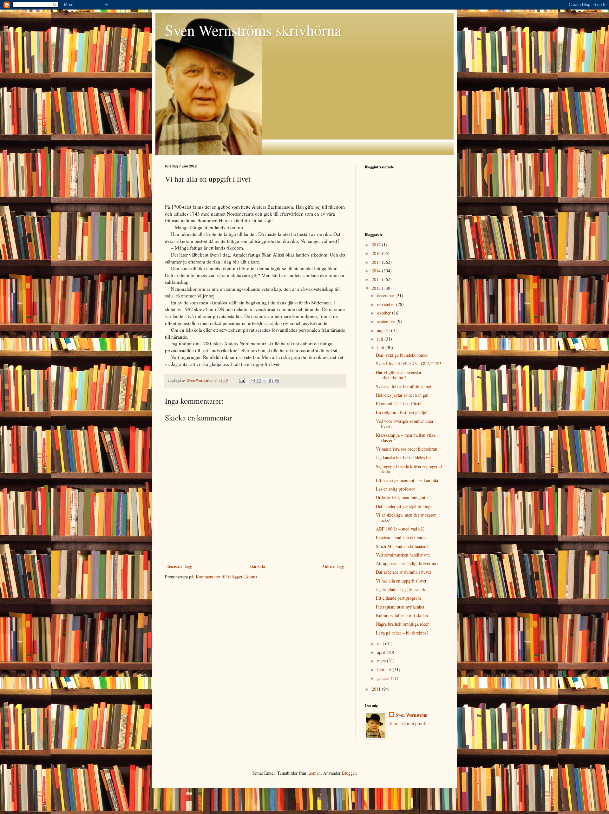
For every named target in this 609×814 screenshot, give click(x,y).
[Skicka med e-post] (253, 381)
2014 (377, 271)
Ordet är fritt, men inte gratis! (403, 497)
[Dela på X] (265, 381)
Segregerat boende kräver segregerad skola (409, 469)
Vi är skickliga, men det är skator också (406, 517)
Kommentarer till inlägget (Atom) (226, 577)
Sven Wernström (412, 715)
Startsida (257, 566)
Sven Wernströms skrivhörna (253, 30)
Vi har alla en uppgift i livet (401, 581)
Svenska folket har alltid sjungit (404, 386)
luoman (314, 773)
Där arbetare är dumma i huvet (403, 572)
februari (385, 670)
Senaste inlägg (179, 566)
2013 (377, 279)
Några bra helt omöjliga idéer (402, 624)
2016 (377, 253)
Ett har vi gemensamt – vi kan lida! (408, 480)
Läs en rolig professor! (396, 489)
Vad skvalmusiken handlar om (403, 555)
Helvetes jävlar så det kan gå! (402, 395)
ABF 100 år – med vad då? (400, 529)
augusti (384, 330)
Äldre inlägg (333, 566)
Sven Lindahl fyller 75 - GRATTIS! (408, 364)
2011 (377, 689)
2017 (377, 245)
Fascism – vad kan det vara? (401, 537)
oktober (384, 313)
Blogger (349, 773)
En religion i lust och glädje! (402, 412)
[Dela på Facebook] (271, 381)
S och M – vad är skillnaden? (402, 546)
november (386, 304)
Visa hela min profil (407, 723)
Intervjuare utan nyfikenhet (400, 607)
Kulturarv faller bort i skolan (402, 615)
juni (381, 347)
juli (380, 339)
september (386, 321)
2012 (377, 288)
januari (384, 678)
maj (381, 644)
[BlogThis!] (259, 381)
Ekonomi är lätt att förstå (398, 403)
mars (382, 661)
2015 (377, 262)
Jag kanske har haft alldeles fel (403, 457)
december (386, 295)
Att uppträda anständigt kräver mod (408, 563)
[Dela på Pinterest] (277, 381)
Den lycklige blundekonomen (402, 355)
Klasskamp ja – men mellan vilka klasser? (405, 437)
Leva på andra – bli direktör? (402, 633)
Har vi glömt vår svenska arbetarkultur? (398, 375)
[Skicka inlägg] (241, 380)
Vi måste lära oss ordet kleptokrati (406, 449)
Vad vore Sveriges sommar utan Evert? (404, 423)
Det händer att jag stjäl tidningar (405, 506)
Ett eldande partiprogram (398, 598)
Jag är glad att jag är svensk (400, 589)
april (382, 652)
